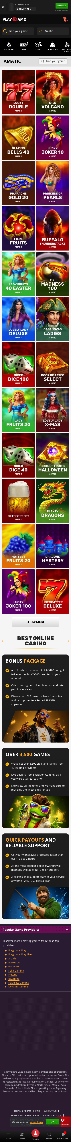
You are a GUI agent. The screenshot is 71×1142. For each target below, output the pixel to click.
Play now (18, 88)
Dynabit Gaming (18, 986)
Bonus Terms (22, 1111)
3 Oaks (12, 958)
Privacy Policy (52, 1115)
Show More (36, 622)
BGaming (13, 978)
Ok (52, 1121)
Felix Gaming (16, 970)
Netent (12, 974)
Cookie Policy (36, 1121)
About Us (50, 1111)
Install (61, 5)
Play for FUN (18, 97)
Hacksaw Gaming (18, 982)
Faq (37, 1111)
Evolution (14, 962)
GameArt (13, 966)
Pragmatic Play (17, 950)
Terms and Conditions (24, 1115)
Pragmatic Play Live (20, 954)
